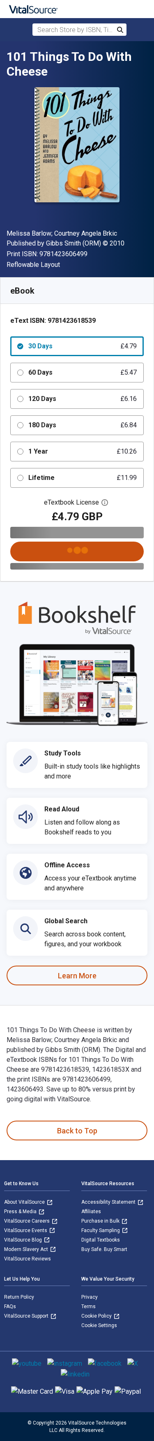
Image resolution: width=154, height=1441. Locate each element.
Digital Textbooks (100, 1240)
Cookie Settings (99, 1325)
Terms (88, 1306)
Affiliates (91, 1211)
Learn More (77, 975)
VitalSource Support (27, 1316)
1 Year (82, 451)
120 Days (82, 399)
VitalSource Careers (27, 1221)
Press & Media (21, 1211)
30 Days (82, 346)
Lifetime (82, 478)
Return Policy (19, 1297)
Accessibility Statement (109, 1202)
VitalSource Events (26, 1230)
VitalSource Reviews (27, 1259)
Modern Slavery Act (26, 1249)
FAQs (10, 1306)
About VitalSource (25, 1202)
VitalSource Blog (23, 1240)
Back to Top (77, 1130)
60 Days (82, 372)
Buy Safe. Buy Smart (104, 1249)
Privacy (89, 1297)
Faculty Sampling (101, 1230)
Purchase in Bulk (101, 1221)
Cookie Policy (97, 1316)
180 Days (82, 425)
